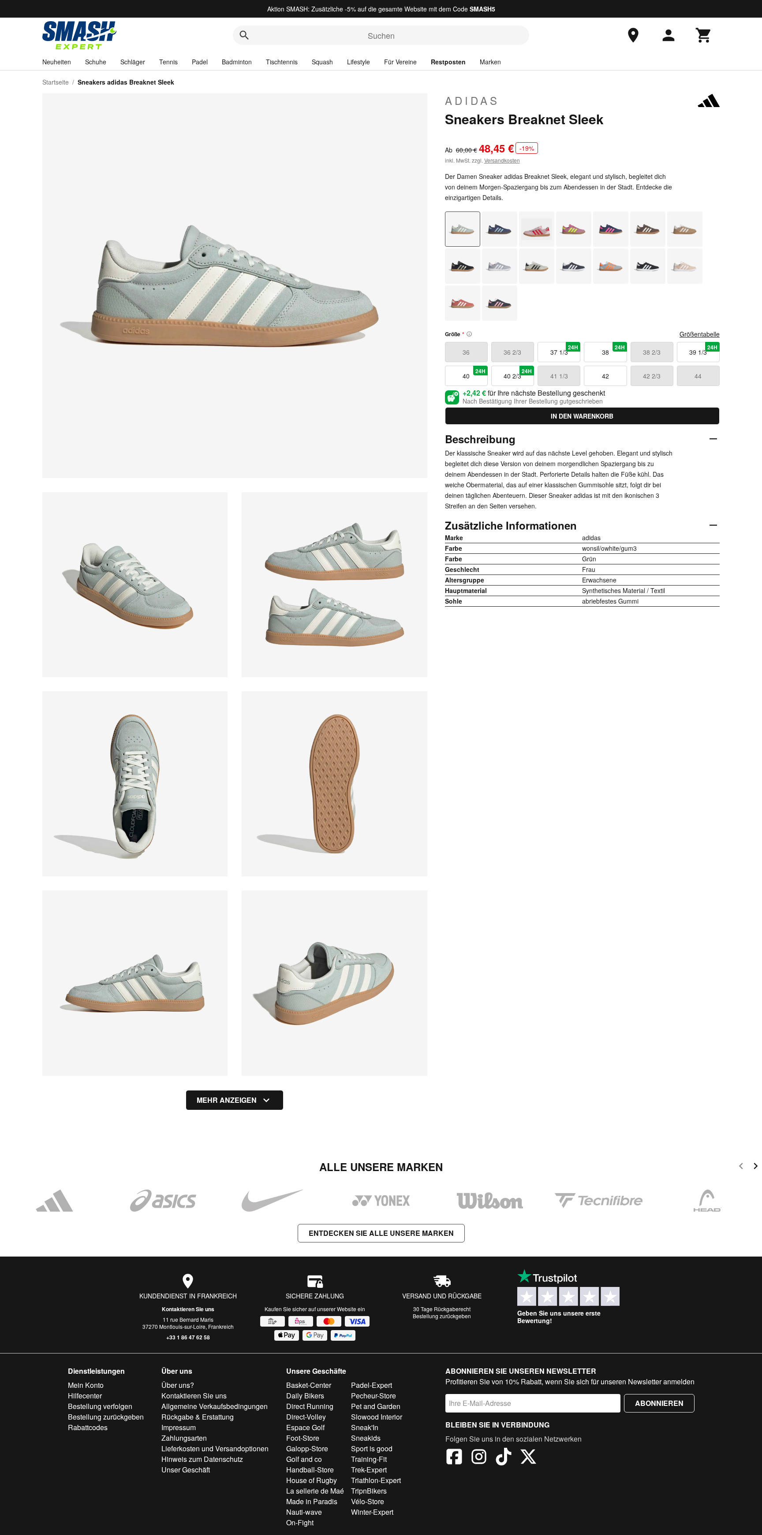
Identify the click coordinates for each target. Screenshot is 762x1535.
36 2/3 (512, 352)
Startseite (55, 82)
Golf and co (304, 1459)
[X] (528, 1458)
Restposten (448, 61)
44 (698, 375)
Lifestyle (358, 61)
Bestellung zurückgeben (442, 1316)
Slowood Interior (376, 1417)
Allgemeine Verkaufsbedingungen (214, 1406)
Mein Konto (86, 1385)
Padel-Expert (371, 1385)
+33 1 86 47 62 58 (188, 1337)
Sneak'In (364, 1427)
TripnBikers (369, 1491)
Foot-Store (302, 1438)
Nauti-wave (304, 1512)
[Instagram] (479, 1458)
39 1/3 (703, 349)
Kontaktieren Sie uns (188, 1309)
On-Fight (300, 1522)
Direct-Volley (306, 1417)
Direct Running (309, 1406)
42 (605, 375)
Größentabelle (700, 334)
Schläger (132, 61)
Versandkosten (502, 160)
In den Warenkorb (582, 416)
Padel (200, 61)
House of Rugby (311, 1480)
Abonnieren (659, 1403)
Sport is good (371, 1448)
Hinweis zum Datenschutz (202, 1459)
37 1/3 (564, 349)
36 (466, 352)
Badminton (237, 61)
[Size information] (469, 334)
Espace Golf (305, 1427)
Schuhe (95, 61)
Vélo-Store (367, 1501)
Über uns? (177, 1385)
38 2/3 (652, 352)
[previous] (741, 1167)
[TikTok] (503, 1458)
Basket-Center (308, 1385)
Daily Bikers (305, 1395)
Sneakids (366, 1438)
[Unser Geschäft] (633, 35)
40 (474, 373)
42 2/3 (652, 375)
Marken (490, 61)
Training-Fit (369, 1459)
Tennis (168, 61)
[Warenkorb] (704, 35)
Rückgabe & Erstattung (197, 1417)
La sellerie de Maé (315, 1491)
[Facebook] (454, 1458)
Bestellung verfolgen (100, 1406)
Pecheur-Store (373, 1395)
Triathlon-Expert (376, 1480)
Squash (322, 61)
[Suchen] (244, 35)
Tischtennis (282, 61)
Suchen (381, 35)
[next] (755, 1167)
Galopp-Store (307, 1448)
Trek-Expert (369, 1470)
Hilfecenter (85, 1395)
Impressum (178, 1427)
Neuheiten (56, 61)
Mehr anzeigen (227, 1100)
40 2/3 (518, 373)
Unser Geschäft (185, 1470)
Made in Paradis (311, 1501)
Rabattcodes (88, 1427)
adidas (472, 100)
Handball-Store (310, 1470)
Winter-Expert (372, 1512)
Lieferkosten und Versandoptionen (215, 1448)
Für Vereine (400, 61)
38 (613, 349)
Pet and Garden (375, 1406)
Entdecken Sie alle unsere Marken (381, 1233)
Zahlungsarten (184, 1438)
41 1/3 (559, 375)
